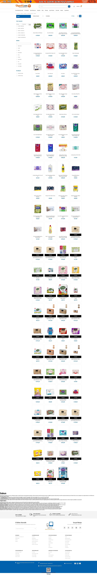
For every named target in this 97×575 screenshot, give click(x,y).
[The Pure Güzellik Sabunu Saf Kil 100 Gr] (37, 229)
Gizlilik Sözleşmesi (35, 539)
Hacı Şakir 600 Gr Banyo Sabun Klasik (38, 54)
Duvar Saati (67, 542)
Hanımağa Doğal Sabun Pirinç (75, 257)
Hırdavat (49, 541)
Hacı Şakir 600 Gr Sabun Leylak (63, 54)
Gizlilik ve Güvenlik (35, 544)
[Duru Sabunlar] (50, 66)
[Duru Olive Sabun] (50, 26)
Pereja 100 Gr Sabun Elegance (75, 176)
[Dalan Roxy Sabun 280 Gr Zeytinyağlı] (37, 209)
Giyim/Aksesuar (33, 10)
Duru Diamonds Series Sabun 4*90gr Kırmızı (38, 155)
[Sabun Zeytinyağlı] (75, 46)
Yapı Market (66, 10)
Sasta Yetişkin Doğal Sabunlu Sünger (63, 257)
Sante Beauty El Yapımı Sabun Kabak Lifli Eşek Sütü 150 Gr (75, 237)
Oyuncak (49, 536)
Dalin (19, 50)
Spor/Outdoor (51, 10)
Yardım (16, 539)
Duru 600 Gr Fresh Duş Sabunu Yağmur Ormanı (63, 33)
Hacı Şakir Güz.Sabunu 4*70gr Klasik (38, 420)
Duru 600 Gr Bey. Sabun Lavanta (75, 74)
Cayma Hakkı (34, 542)
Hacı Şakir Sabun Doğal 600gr (63, 94)
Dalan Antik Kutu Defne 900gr (38, 94)
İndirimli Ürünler (20, 73)
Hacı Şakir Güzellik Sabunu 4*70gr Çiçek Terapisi (63, 379)
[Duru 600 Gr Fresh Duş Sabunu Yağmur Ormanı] (62, 26)
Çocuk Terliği (34, 555)
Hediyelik (38, 10)
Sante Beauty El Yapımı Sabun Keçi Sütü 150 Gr (38, 339)
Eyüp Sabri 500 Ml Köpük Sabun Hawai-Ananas (63, 176)
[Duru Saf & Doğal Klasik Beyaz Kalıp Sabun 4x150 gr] (75, 26)
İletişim (16, 541)
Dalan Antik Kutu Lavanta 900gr (50, 94)
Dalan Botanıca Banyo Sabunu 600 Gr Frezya (75, 277)
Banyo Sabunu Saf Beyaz (37, 32)
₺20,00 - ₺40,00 (21, 28)
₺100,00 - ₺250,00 (21, 35)
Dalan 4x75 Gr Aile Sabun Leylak (75, 298)
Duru (19, 54)
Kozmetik (57, 10)
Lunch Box (66, 547)
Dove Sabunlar (50, 399)
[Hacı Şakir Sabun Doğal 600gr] (62, 87)
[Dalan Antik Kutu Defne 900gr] (37, 87)
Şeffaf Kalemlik (67, 538)
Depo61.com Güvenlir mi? (19, 536)
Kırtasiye (46, 10)
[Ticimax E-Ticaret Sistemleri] (49, 574)
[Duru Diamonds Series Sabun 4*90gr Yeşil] (75, 127)
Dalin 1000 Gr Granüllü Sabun (38, 399)
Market (61, 10)
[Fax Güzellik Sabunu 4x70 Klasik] (62, 127)
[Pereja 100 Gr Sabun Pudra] (50, 188)
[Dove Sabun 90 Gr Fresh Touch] (37, 107)
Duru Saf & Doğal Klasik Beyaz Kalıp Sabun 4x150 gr (75, 33)
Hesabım (33, 536)
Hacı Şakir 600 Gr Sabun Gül (50, 53)
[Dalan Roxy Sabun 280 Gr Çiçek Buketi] (62, 188)
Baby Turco (19, 45)
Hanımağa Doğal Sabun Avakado (38, 277)
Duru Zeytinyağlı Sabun (38, 134)
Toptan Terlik (67, 553)
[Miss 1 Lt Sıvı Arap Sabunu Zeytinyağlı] (50, 229)
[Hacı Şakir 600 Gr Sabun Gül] (50, 46)
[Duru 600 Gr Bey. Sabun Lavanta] (75, 66)
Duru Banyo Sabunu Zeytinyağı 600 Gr (62, 400)
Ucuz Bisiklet (50, 542)
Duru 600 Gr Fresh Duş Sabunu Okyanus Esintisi (63, 440)
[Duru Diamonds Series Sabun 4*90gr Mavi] (50, 148)
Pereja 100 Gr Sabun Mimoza (37, 196)
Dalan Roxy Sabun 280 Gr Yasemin (75, 196)
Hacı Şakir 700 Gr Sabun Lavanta (50, 115)
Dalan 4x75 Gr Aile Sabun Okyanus (37, 318)
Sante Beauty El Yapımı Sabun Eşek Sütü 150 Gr (75, 318)
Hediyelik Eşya (50, 539)
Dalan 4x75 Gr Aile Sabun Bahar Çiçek (50, 481)
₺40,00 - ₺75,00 (21, 30)
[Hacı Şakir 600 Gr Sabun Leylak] (62, 46)
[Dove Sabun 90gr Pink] (75, 87)
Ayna (49, 553)
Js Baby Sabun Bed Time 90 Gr (38, 176)
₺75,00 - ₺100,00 (21, 32)
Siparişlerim (34, 538)
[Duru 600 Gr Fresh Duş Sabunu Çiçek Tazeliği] (62, 229)
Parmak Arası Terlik (35, 553)
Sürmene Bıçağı (67, 544)
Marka (17, 40)
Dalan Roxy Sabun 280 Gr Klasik (50, 339)
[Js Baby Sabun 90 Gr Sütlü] (75, 148)
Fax (18, 61)
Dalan (19, 48)
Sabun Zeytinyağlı (75, 53)
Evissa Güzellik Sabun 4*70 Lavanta (75, 339)
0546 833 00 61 (74, 513)
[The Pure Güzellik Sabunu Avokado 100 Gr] (75, 209)
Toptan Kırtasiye (67, 558)
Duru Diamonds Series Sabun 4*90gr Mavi (50, 155)
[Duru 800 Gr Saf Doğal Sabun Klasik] (62, 209)
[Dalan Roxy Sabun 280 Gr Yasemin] (75, 188)
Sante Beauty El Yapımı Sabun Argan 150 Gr (50, 318)
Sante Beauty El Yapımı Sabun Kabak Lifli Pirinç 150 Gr (38, 257)
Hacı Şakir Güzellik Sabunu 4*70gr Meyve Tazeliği (50, 461)
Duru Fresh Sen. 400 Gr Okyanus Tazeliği (63, 481)
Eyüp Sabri (19, 59)
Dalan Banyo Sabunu (63, 114)
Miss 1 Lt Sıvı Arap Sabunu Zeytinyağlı (50, 237)
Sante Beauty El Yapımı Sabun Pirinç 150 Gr (63, 318)
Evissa (19, 57)
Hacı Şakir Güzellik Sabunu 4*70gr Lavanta (75, 440)
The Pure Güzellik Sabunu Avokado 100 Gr (75, 216)
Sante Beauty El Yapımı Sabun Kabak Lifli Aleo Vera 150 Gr (50, 257)
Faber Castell (17, 556)
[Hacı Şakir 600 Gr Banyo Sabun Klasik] (37, 46)
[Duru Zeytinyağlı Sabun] (37, 127)
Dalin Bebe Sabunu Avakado (38, 480)
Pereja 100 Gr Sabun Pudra (50, 195)
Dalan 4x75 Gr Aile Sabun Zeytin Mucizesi (50, 298)
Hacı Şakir (19, 63)
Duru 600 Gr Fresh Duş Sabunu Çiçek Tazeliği (63, 237)
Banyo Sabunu (75, 460)
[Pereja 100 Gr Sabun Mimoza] (37, 188)
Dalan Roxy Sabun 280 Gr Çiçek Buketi (63, 196)
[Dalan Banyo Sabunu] (62, 107)
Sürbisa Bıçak (17, 555)
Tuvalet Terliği (34, 556)
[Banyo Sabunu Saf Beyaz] (37, 26)
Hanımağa (19, 66)
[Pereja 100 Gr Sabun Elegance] (75, 168)
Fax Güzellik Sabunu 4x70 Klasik (62, 135)
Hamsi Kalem (67, 541)
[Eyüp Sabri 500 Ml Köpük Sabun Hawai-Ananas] (62, 168)
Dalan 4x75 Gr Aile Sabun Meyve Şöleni (63, 298)
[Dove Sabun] (37, 66)
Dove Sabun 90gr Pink (75, 93)
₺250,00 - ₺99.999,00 (22, 37)
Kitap (43, 10)
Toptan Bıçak (67, 555)
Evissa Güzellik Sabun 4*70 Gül (63, 339)
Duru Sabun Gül (75, 399)
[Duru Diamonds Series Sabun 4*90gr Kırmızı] (37, 148)
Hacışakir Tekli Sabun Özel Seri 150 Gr (50, 277)
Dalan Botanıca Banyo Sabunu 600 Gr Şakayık (63, 277)
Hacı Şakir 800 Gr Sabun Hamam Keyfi (50, 135)
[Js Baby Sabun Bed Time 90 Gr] (37, 168)
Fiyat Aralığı (19, 21)
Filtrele (30, 24)
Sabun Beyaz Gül (50, 419)
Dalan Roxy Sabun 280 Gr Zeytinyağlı (37, 216)
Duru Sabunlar (50, 73)
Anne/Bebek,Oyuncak (19, 10)
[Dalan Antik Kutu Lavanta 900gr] (50, 87)
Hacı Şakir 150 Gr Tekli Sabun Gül (76, 379)
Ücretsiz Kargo (20, 75)
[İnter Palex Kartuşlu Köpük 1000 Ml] (50, 168)
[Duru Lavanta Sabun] (75, 107)
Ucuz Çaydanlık (51, 555)
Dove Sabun (20, 52)
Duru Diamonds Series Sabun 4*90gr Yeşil (76, 135)
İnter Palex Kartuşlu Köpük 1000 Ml (50, 176)
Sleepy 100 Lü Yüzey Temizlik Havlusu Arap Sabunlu (63, 155)
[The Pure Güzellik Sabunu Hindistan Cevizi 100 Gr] (50, 209)
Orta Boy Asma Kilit (68, 539)
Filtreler (18, 70)
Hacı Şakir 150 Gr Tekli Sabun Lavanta (63, 461)
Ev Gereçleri (27, 10)
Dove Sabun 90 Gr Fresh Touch (38, 115)
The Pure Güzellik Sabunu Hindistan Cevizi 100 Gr (50, 216)
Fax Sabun (63, 73)
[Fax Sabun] (62, 66)
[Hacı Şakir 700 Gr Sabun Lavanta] (50, 107)
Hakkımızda (17, 538)
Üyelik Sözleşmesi (35, 541)
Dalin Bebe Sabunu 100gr (37, 460)
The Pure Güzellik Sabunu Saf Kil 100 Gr (37, 237)
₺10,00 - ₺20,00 (21, 26)
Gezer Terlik (17, 553)
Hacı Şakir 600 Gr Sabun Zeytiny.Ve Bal (50, 379)
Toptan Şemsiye (67, 556)
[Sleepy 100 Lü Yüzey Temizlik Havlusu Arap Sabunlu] (62, 148)
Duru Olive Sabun (50, 32)
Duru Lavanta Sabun (75, 114)
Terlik (66, 536)
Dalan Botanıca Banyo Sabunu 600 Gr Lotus (38, 298)
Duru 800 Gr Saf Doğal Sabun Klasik (63, 216)
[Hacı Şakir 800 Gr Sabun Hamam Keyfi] (50, 127)
